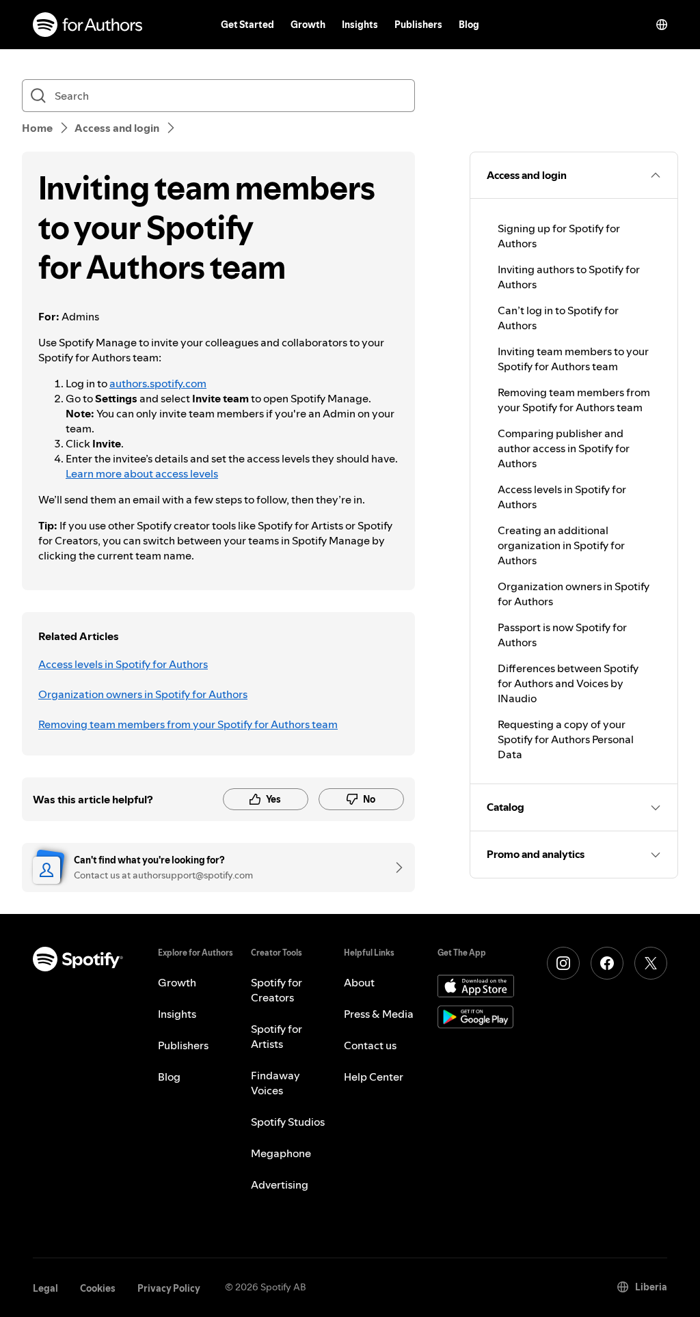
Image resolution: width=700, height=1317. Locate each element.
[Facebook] (607, 963)
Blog (469, 24)
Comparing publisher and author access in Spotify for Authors (564, 448)
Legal (45, 1288)
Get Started (247, 24)
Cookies (98, 1288)
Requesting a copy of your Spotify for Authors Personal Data (566, 739)
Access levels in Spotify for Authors (123, 663)
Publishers (418, 24)
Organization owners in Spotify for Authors (142, 694)
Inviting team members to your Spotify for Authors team (573, 359)
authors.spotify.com (157, 383)
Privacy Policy (168, 1288)
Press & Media (379, 1013)
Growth (308, 24)
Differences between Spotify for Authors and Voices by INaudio (568, 683)
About (359, 982)
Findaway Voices (275, 1083)
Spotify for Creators (276, 990)
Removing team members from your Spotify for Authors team (188, 724)
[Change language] (661, 25)
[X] (650, 963)
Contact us (370, 1045)
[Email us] (394, 867)
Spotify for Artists (276, 1036)
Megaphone (281, 1153)
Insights (360, 24)
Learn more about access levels (142, 473)
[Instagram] (563, 963)
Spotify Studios (288, 1121)
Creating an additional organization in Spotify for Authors (561, 545)
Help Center (373, 1076)
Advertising (279, 1184)
